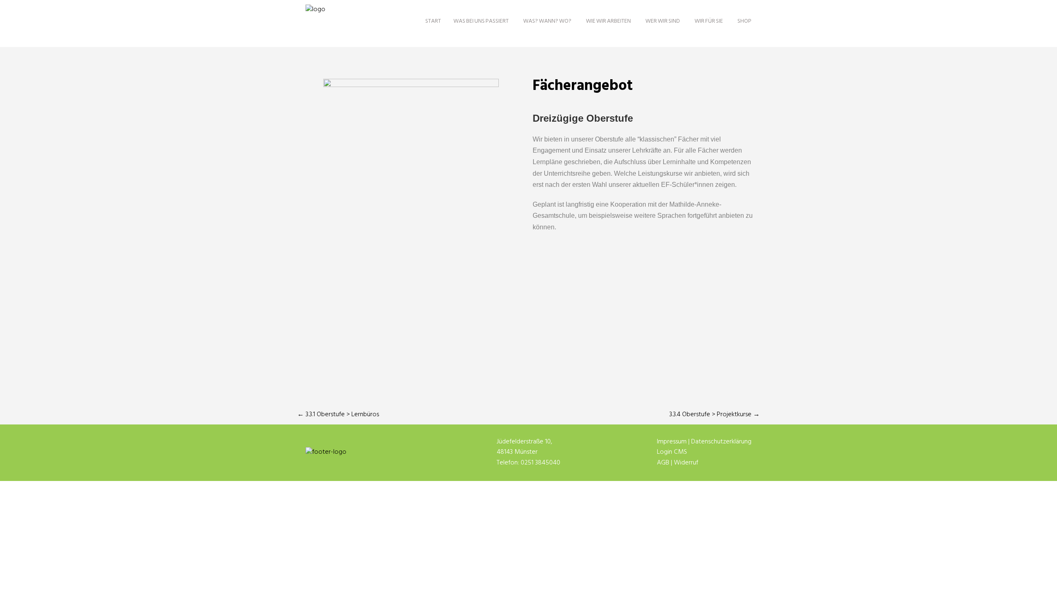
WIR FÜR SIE (708, 21)
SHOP (744, 21)
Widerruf (686, 462)
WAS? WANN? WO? (547, 21)
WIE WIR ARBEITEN (608, 21)
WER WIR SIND (662, 21)
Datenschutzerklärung (721, 441)
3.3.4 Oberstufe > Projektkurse (714, 414)
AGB (663, 462)
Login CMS (672, 452)
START (433, 21)
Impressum (672, 441)
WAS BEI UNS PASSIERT (481, 21)
